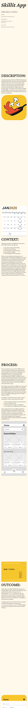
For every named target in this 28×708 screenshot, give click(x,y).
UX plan (11, 593)
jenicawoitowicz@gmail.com (8, 16)
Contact (14, 12)
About (8, 12)
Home (3, 12)
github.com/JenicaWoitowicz (8, 26)
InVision (10, 595)
